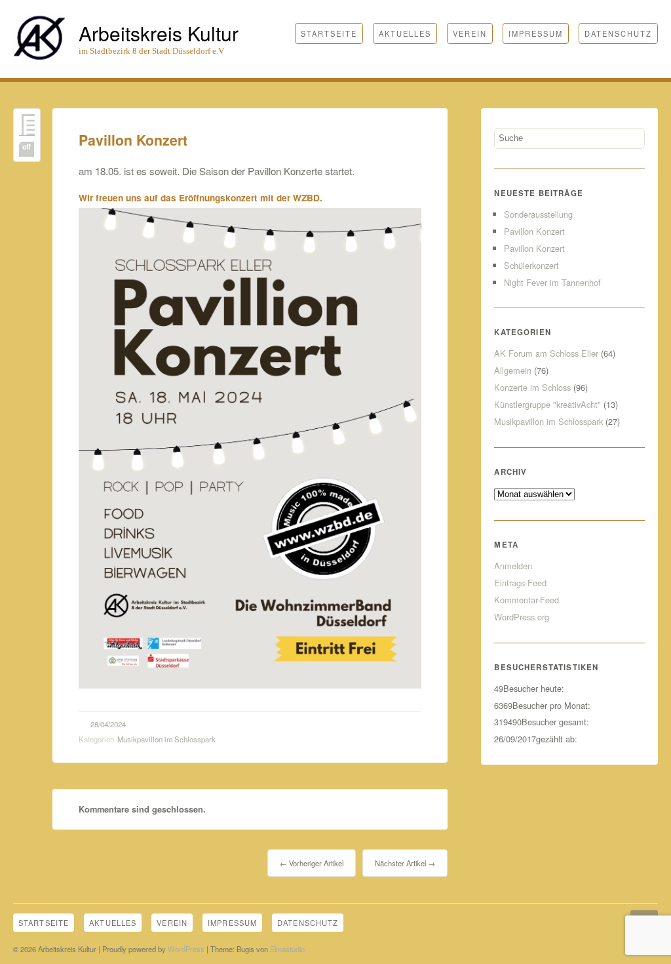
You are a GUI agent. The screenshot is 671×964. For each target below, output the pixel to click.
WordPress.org (521, 617)
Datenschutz (618, 33)
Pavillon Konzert (133, 140)
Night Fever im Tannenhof (552, 282)
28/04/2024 (108, 724)
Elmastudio (287, 949)
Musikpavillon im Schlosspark (166, 739)
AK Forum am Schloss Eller (546, 353)
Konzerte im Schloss (532, 387)
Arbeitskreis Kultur (159, 33)
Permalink (27, 125)
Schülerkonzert (531, 265)
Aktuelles (405, 33)
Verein (470, 33)
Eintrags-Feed (520, 582)
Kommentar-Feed (526, 599)
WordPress (186, 949)
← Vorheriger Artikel (311, 863)
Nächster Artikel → (405, 863)
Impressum (535, 33)
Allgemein (512, 370)
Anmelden (513, 565)
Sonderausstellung (538, 214)
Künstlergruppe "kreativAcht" (547, 404)
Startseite (329, 33)
